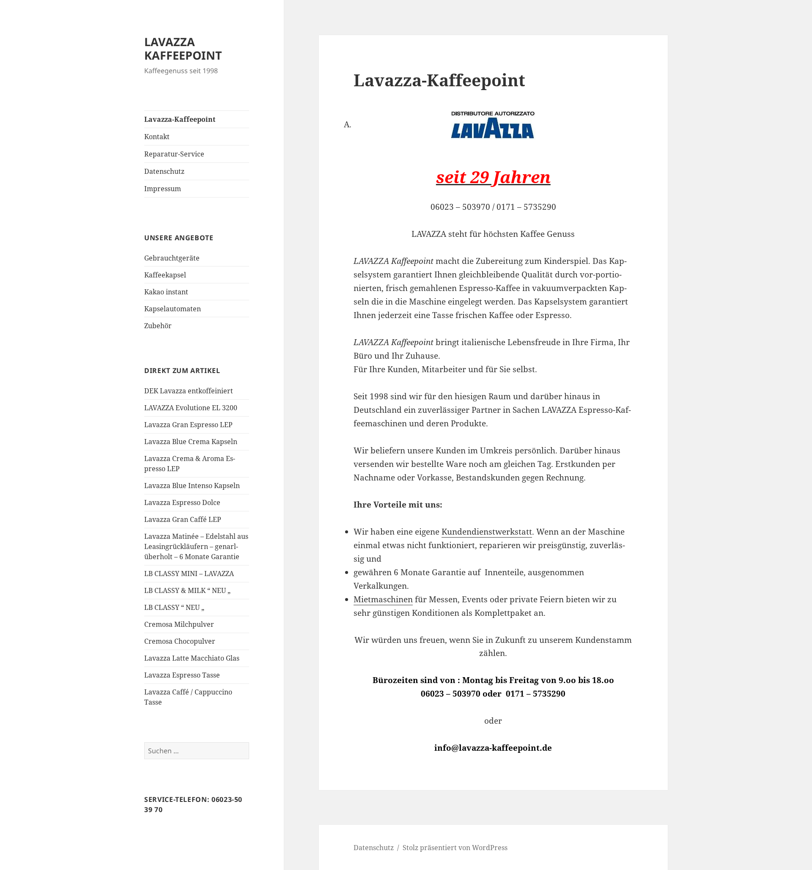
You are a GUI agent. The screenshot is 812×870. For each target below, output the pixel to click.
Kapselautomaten (172, 308)
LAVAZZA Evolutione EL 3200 (190, 407)
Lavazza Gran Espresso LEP (188, 424)
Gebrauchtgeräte (172, 258)
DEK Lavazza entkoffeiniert (188, 390)
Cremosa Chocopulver (179, 641)
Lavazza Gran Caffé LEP (182, 519)
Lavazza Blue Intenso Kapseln (192, 485)
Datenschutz (164, 171)
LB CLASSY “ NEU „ (174, 607)
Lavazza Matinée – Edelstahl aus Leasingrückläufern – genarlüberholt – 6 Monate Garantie (196, 546)
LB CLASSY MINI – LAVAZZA (189, 573)
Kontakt (157, 136)
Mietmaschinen (383, 599)
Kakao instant (166, 291)
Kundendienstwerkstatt (487, 531)
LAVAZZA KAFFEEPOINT (183, 48)
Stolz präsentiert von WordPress (455, 847)
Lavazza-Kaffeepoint (179, 119)
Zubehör (158, 325)
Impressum (162, 188)
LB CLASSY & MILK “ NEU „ (187, 590)
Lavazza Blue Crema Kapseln (190, 441)
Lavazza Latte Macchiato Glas (191, 658)
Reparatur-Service (174, 154)
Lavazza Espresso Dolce (182, 502)
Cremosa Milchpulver (179, 624)
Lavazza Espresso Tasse (182, 675)
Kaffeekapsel (165, 275)
